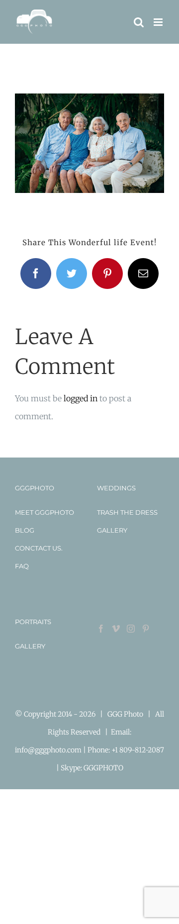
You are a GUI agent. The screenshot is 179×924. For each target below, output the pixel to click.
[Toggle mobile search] (139, 22)
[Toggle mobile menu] (159, 22)
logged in (80, 398)
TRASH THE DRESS (127, 512)
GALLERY (112, 530)
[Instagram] (131, 629)
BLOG (24, 530)
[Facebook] (101, 629)
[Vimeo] (116, 629)
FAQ (22, 566)
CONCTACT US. (39, 548)
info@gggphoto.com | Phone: (63, 749)
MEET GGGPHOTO (44, 512)
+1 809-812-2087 (137, 749)
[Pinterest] (146, 629)
